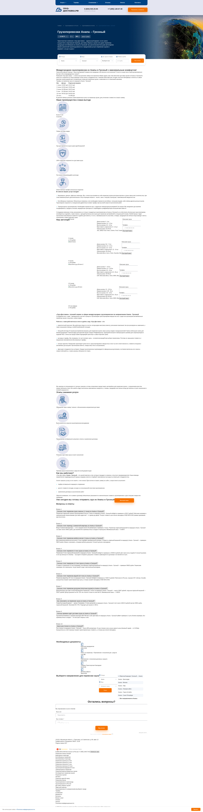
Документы (59, 794)
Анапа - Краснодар (123, 679)
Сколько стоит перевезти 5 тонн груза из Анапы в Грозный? (77, 551)
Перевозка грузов (61, 780)
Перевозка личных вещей (63, 753)
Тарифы (76, 2)
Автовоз (58, 776)
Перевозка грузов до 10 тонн (64, 766)
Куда (83, 56)
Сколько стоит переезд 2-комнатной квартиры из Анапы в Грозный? (79, 525)
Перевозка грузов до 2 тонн (64, 760)
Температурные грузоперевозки (67, 206)
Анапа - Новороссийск (124, 689)
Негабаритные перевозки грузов (65, 773)
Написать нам (95, 751)
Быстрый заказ (124, 500)
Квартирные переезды (62, 755)
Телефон (125, 225)
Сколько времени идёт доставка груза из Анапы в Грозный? (77, 613)
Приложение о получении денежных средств (94, 659)
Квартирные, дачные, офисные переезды (70, 195)
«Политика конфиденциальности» (25, 809)
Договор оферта (85, 671)
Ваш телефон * (60, 719)
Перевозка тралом (61, 775)
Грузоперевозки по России (63, 783)
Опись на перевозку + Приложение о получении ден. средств (99, 652)
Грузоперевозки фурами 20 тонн (65, 767)
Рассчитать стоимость (137, 9)
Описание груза (127, 219)
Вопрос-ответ (59, 798)
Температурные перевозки (63, 769)
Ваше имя (58, 711)
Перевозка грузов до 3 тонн (64, 762)
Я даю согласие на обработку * (101, 734)
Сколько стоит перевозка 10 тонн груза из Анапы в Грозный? (77, 563)
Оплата (122, 2)
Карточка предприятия (87, 646)
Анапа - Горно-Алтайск (125, 692)
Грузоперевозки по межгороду (64, 782)
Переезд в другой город (63, 778)
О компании (92, 2)
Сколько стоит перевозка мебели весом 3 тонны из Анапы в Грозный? (80, 538)
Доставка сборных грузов (63, 785)
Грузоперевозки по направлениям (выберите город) (71, 789)
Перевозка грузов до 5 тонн (64, 764)
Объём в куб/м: (122, 56)
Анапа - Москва (122, 682)
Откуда (63, 56)
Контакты (138, 2)
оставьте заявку (119, 97)
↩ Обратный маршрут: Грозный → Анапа (130, 676)
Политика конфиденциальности (65, 803)
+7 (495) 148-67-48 (115, 9)
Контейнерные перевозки (65, 201)
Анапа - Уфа (122, 685)
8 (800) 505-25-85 (91, 9)
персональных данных (106, 734)
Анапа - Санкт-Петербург (125, 695)
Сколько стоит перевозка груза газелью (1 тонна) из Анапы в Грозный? (80, 511)
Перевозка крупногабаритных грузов (66, 771)
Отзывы (107, 2)
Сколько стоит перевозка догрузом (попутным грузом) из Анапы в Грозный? (82, 588)
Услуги (62, 2)
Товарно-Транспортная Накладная (91, 665)
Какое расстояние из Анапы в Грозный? (70, 626)
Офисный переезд (61, 787)
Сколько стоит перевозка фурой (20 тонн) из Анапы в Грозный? (78, 576)
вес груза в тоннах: (108, 56)
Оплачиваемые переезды (63, 759)
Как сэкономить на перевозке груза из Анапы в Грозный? (76, 601)
